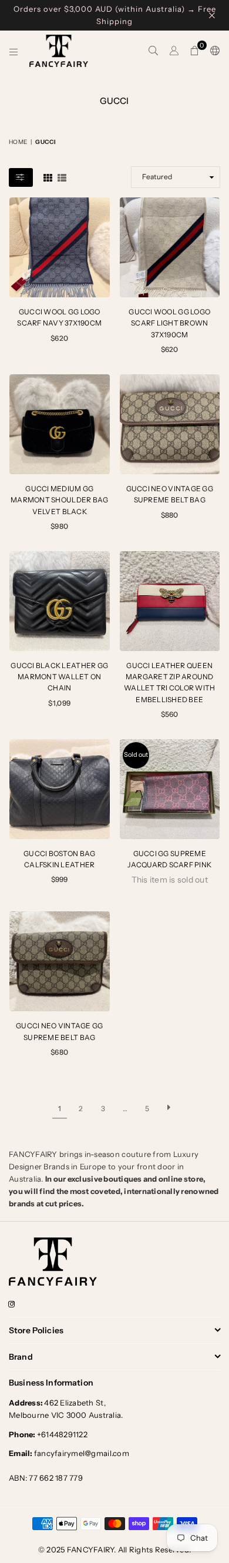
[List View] (62, 177)
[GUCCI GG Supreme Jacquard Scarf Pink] (170, 789)
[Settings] (212, 51)
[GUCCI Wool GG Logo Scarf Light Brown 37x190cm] (170, 247)
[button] (194, 51)
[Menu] (14, 51)
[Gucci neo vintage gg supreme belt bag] (170, 424)
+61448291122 (48, 1434)
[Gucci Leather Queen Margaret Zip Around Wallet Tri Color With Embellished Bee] (170, 601)
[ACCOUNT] (174, 51)
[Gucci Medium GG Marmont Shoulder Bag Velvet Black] (59, 424)
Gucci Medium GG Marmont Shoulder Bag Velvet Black (59, 499)
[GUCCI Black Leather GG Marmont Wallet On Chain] (59, 601)
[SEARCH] (153, 51)
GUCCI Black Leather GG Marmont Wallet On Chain (59, 676)
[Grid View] (48, 177)
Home (18, 142)
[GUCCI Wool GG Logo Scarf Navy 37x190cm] (59, 247)
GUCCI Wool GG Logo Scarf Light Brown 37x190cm (169, 322)
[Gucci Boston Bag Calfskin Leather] (59, 789)
